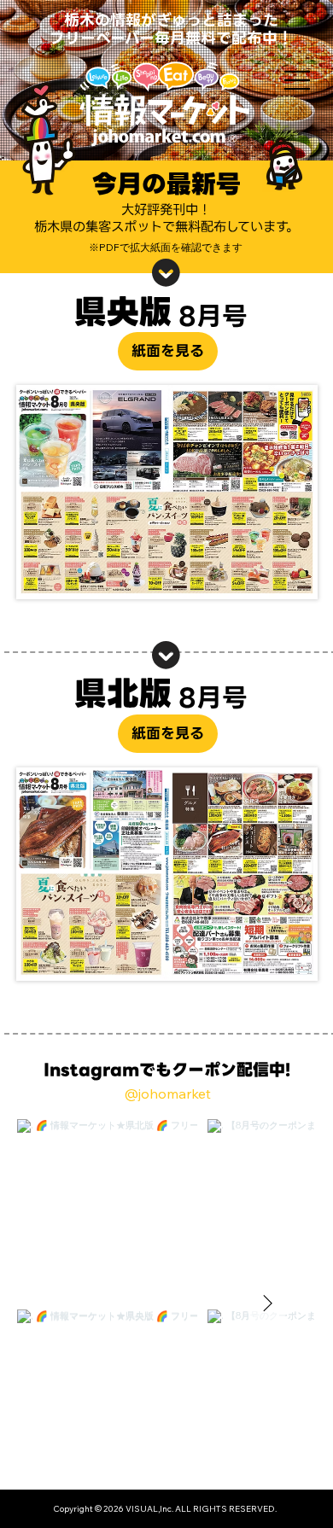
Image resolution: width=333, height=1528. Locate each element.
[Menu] (290, 80)
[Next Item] (267, 1304)
